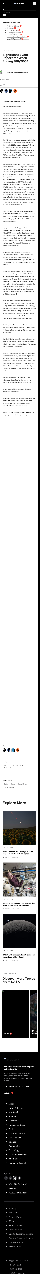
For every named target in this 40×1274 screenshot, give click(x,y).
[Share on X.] (1, 91)
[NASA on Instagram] (10, 1178)
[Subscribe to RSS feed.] (17, 750)
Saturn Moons (22, 784)
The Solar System (9, 787)
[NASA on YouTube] (19, 1178)
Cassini (6, 784)
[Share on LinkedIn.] (10, 91)
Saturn (13, 784)
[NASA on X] (15, 1178)
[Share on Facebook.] (6, 91)
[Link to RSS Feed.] (15, 91)
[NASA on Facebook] (6, 1178)
